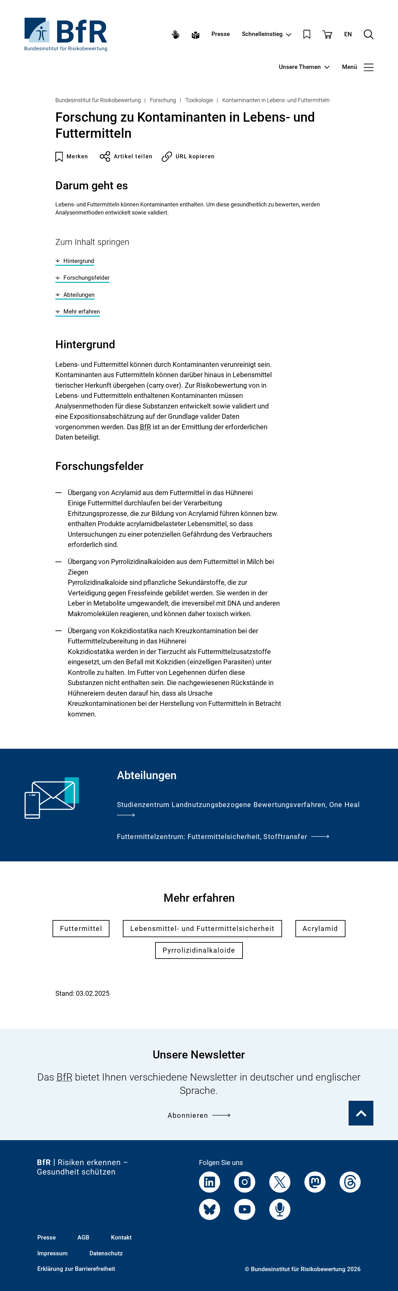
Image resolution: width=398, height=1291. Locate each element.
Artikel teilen (133, 156)
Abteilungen (79, 294)
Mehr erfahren (81, 311)
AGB (83, 1237)
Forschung (163, 100)
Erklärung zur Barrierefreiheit (76, 1269)
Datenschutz (106, 1253)
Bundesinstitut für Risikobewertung (98, 100)
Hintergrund (78, 260)
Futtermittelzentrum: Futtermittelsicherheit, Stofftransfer (212, 837)
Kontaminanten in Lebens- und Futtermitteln (276, 100)
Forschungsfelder (86, 277)
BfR (145, 427)
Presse (220, 34)
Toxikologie (199, 100)
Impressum (52, 1253)
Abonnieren (188, 1115)
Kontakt (121, 1237)
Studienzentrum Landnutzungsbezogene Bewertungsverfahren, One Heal (238, 805)
